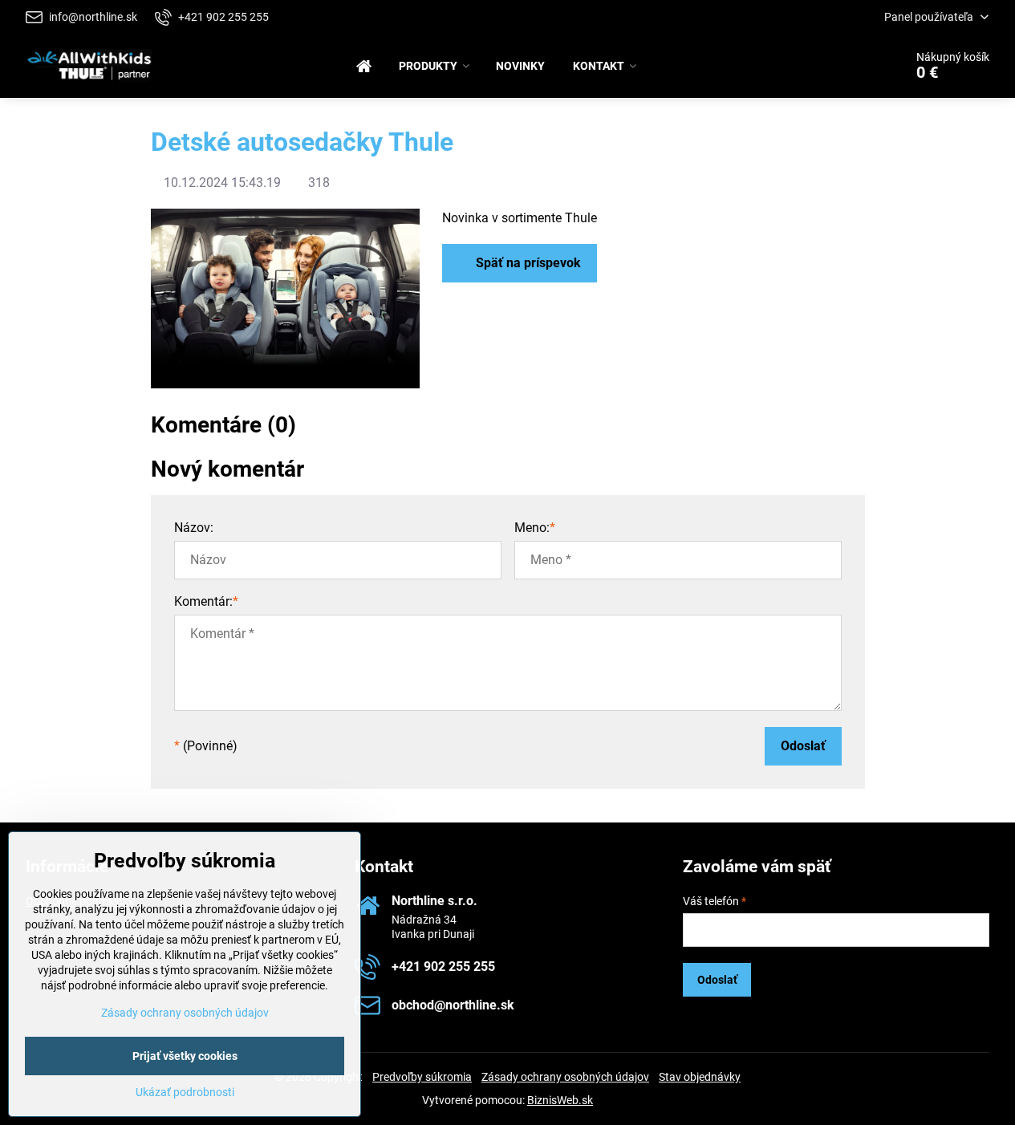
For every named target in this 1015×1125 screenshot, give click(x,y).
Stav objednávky (700, 1076)
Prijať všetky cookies (185, 1056)
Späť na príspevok (527, 262)
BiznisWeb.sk (560, 1100)
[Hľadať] (847, 65)
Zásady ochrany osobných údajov (565, 1076)
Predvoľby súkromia (422, 1076)
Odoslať (803, 745)
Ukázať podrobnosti (185, 1092)
